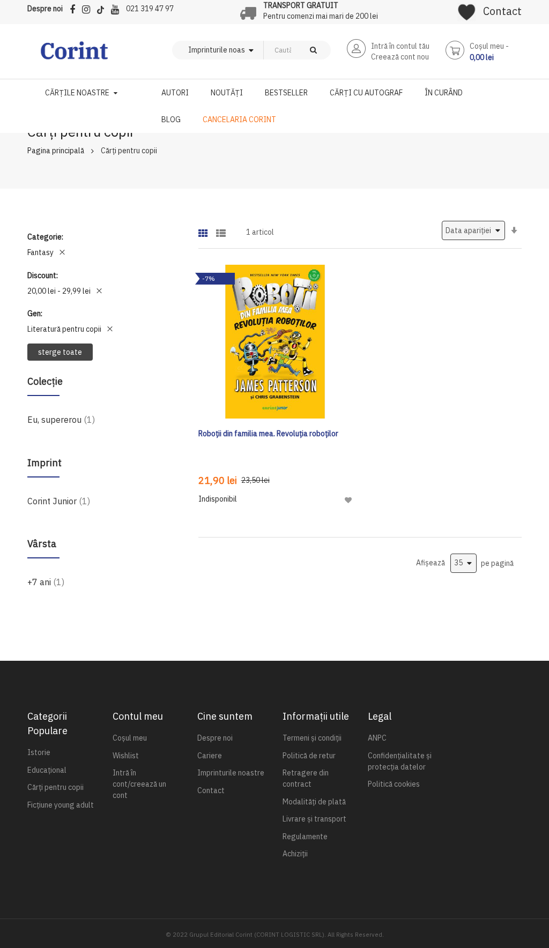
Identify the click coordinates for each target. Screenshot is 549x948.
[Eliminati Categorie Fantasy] (62, 252)
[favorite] (466, 8)
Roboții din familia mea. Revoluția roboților (268, 433)
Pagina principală (55, 150)
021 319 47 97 (150, 8)
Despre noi (45, 8)
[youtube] (117, 8)
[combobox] (279, 50)
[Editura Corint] (74, 55)
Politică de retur (309, 755)
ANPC (377, 738)
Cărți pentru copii (55, 787)
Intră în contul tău (400, 46)
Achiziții (295, 854)
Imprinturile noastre (230, 773)
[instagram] (88, 8)
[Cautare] (313, 50)
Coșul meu (130, 738)
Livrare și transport (314, 819)
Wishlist (126, 755)
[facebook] (75, 8)
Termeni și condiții (312, 738)
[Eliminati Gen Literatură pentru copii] (110, 329)
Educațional (46, 770)
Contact (502, 11)
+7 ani (45, 581)
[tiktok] (103, 8)
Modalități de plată (314, 802)
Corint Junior (58, 500)
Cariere (209, 755)
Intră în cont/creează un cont (139, 784)
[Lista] (221, 229)
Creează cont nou (400, 57)
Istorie (38, 752)
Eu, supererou (61, 419)
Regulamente (305, 836)
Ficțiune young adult (60, 805)
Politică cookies (394, 784)
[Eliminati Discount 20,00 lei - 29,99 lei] (99, 291)
